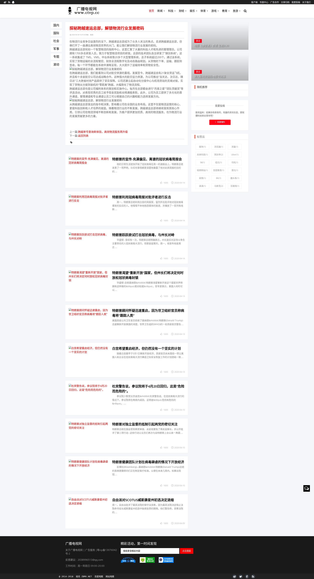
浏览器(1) (218, 146)
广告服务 (90, 550)
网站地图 (110, 576)
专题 (56, 57)
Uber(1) (234, 154)
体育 (203, 11)
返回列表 (83, 136)
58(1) (202, 162)
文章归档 (285, 2)
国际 (56, 33)
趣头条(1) (234, 178)
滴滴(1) (202, 185)
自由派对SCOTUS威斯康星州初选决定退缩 (143, 500)
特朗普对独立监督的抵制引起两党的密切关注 (145, 424)
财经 (181, 11)
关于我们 (306, 2)
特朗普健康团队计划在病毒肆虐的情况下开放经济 (148, 462)
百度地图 (99, 576)
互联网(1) (234, 185)
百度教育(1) (218, 170)
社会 (56, 41)
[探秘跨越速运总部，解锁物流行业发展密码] (89, 171)
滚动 (56, 64)
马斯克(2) (218, 185)
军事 (56, 49)
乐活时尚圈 (85, 11)
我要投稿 (296, 2)
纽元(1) (218, 162)
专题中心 (264, 2)
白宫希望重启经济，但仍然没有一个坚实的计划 (146, 348)
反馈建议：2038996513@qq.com (84, 559)
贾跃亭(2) (218, 154)
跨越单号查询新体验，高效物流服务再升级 (103, 132)
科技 (170, 11)
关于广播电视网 (74, 550)
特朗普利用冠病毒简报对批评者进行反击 (141, 197)
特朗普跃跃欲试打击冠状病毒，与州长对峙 (143, 235)
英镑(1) (202, 178)
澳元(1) (234, 170)
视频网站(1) (202, 170)
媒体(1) (202, 146)
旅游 (235, 11)
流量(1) (234, 146)
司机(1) (234, 162)
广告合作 (274, 2)
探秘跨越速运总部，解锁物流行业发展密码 (107, 28)
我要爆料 (220, 122)
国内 (56, 25)
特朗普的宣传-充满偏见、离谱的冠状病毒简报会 (147, 159)
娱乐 (192, 11)
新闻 (160, 11)
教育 (224, 11)
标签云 (201, 136)
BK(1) (218, 178)
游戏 (214, 11)
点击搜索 (186, 550)
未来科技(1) (202, 154)
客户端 (254, 2)
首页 (151, 11)
